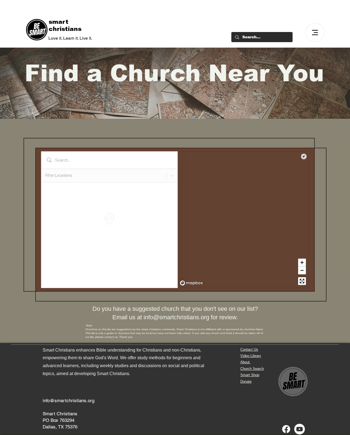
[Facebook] (286, 429)
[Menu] (315, 32)
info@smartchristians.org (176, 317)
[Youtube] (299, 429)
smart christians (65, 25)
